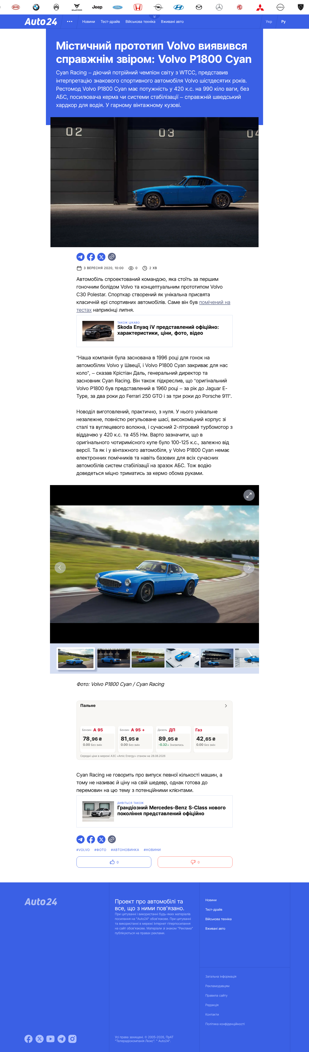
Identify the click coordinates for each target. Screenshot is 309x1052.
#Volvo (83, 850)
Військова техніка (140, 21)
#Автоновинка (125, 850)
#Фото (101, 850)
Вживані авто (172, 21)
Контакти (212, 1014)
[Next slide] (248, 567)
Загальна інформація (220, 977)
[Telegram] (61, 1039)
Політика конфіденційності (225, 1024)
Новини (88, 21)
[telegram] (80, 257)
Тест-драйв (110, 21)
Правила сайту (216, 996)
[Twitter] (40, 1039)
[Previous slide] (60, 567)
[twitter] (101, 257)
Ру (283, 21)
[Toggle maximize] (248, 495)
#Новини (152, 850)
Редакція (212, 1005)
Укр (269, 21)
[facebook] (91, 257)
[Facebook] (28, 1039)
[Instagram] (72, 1039)
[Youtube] (50, 1039)
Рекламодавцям (217, 986)
